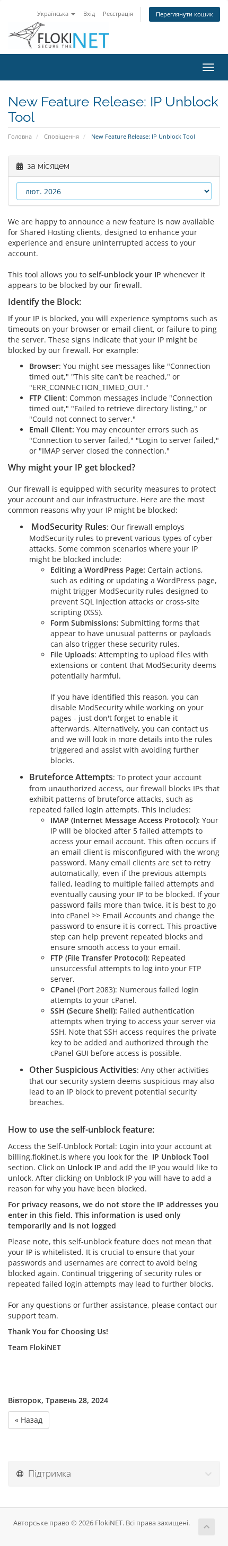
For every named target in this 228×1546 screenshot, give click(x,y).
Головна (20, 136)
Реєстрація (118, 13)
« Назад (28, 1420)
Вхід (89, 13)
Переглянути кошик (184, 14)
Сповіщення (61, 136)
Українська (53, 13)
